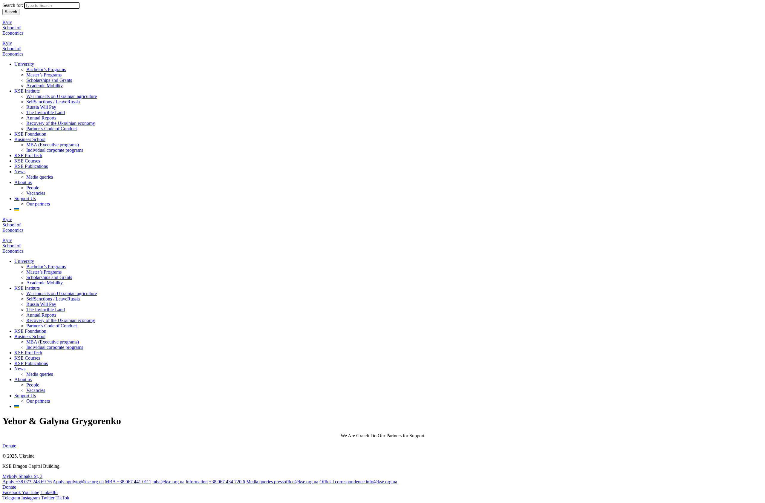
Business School (29, 139)
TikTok (62, 497)
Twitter (47, 497)
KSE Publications (31, 166)
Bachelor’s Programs (46, 69)
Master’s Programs (44, 74)
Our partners (38, 203)
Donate (9, 445)
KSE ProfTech (28, 155)
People (32, 187)
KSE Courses (27, 160)
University (24, 64)
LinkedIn (49, 492)
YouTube (30, 492)
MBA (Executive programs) (52, 144)
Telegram (11, 497)
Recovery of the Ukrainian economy (60, 123)
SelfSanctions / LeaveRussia (53, 101)
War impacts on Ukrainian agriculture (61, 96)
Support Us (25, 198)
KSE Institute (27, 90)
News (19, 171)
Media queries (39, 177)
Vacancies (35, 193)
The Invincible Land (45, 112)
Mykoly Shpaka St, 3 (22, 476)
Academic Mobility (44, 85)
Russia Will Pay (41, 107)
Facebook (12, 492)
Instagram (31, 497)
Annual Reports (41, 117)
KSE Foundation (30, 134)
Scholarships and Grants (49, 80)
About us (23, 182)
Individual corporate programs (54, 150)
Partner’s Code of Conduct (51, 128)
